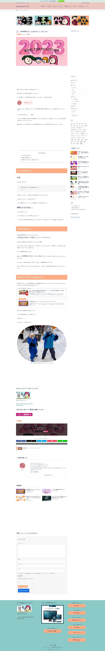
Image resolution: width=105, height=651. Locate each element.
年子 (72, 141)
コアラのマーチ (83, 131)
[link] (31, 472)
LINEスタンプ (74, 80)
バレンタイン (78, 137)
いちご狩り (73, 127)
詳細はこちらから (61, 1)
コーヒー (72, 133)
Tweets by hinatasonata (75, 217)
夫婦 (78, 139)
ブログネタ (19, 34)
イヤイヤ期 (77, 131)
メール (20, 564)
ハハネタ (73, 85)
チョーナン (73, 135)
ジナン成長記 (74, 99)
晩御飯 (81, 141)
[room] (85, 3)
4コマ (83, 123)
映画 (78, 141)
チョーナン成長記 (75, 101)
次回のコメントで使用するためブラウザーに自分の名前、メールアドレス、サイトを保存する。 (37, 573)
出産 (75, 139)
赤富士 (77, 143)
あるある (85, 125)
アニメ (72, 131)
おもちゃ (74, 111)
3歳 (79, 123)
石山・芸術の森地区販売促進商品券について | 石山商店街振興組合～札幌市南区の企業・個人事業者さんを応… (46, 291)
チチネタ (73, 82)
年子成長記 (74, 103)
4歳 (85, 123)
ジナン (77, 133)
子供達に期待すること (26, 157)
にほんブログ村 (19, 405)
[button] (21, 441)
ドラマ (82, 135)
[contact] (88, 3)
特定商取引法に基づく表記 (57, 647)
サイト (19, 568)
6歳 (74, 125)
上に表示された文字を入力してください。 (26, 578)
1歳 (74, 123)
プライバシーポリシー (47, 647)
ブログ (84, 137)
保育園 (72, 139)
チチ (86, 133)
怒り (75, 141)
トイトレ (78, 135)
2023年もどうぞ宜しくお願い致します (30, 159)
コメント (20, 543)
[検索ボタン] (87, 6)
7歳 (77, 125)
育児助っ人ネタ (75, 108)
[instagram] (83, 3)
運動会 (81, 143)
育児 (73, 94)
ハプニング (73, 137)
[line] (86, 3)
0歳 (71, 123)
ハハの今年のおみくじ (26, 155)
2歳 (77, 123)
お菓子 (84, 129)
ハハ (22, 470)
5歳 (71, 125)
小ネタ (82, 139)
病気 (72, 143)
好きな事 (74, 92)
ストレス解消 (81, 133)
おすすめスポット (74, 129)
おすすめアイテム (79, 127)
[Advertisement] (41, 76)
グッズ (73, 113)
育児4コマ (74, 106)
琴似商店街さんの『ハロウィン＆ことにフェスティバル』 (42, 301)
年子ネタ (73, 96)
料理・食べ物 (74, 115)
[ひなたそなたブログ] (23, 6)
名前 (19, 559)
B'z (79, 125)
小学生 (86, 139)
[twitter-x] (82, 3)
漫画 (84, 141)
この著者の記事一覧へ (48, 475)
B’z (82, 125)
